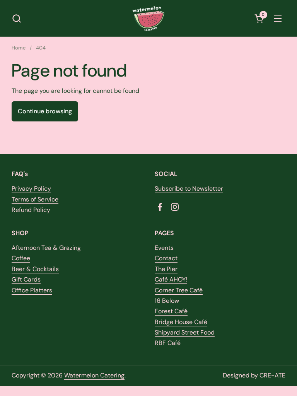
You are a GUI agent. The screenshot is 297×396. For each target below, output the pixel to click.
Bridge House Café (181, 322)
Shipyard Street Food (185, 332)
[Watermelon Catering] (149, 18)
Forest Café (171, 311)
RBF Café (168, 343)
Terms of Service (35, 199)
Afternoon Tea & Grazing (46, 248)
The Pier (166, 269)
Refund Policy (31, 210)
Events (164, 248)
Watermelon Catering (94, 375)
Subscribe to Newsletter (189, 188)
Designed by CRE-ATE (254, 375)
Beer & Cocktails (35, 269)
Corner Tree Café (179, 290)
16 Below (167, 301)
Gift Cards (26, 279)
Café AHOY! (171, 279)
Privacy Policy (31, 188)
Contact (166, 258)
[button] (16, 18)
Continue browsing (45, 111)
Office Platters (32, 290)
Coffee (21, 258)
